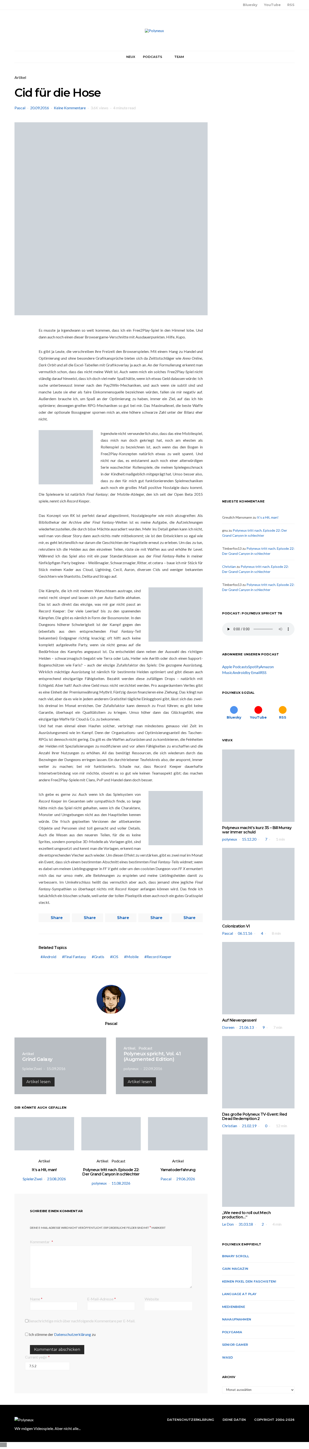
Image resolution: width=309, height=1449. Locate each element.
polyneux (131, 1068)
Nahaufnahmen (236, 1319)
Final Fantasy (75, 956)
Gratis (99, 956)
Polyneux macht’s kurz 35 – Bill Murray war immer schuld (256, 829)
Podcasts (152, 57)
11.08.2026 (121, 1183)
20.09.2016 (39, 107)
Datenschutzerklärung (72, 1334)
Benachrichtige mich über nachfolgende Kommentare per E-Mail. (81, 1321)
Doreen (228, 1027)
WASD (227, 1357)
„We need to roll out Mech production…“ (246, 1214)
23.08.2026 (56, 1178)
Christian (229, 566)
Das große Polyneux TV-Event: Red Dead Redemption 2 (254, 1116)
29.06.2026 (185, 1178)
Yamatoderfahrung (178, 1169)
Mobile (132, 956)
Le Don (228, 1224)
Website (152, 1299)
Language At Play (239, 1294)
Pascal (19, 107)
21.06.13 (246, 1027)
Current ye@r (37, 1357)
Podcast (145, 1048)
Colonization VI (236, 926)
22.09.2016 (152, 1068)
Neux (130, 57)
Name (36, 1299)
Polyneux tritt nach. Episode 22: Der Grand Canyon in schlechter (111, 1171)
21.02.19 (249, 1125)
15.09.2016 (56, 1068)
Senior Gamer (235, 1344)
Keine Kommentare (70, 107)
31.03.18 (246, 1224)
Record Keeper (159, 956)
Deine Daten (234, 1420)
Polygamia (232, 1332)
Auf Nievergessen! (239, 1020)
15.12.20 (249, 839)
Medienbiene (233, 1307)
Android (49, 956)
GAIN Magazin (235, 1268)
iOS (115, 956)
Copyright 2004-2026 (274, 1420)
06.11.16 (245, 933)
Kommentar (40, 1241)
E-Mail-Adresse (101, 1299)
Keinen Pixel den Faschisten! (249, 1281)
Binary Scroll (235, 1256)
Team (179, 57)
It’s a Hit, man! (44, 1169)
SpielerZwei (32, 1068)
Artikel (20, 77)
